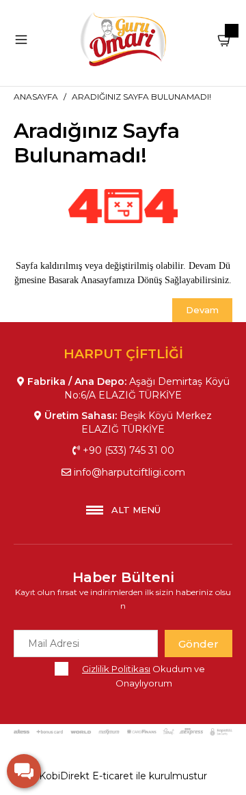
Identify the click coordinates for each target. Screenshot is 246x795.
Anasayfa (36, 96)
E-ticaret (112, 776)
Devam (202, 309)
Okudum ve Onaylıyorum (143, 676)
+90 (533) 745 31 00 (127, 450)
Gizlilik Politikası (116, 668)
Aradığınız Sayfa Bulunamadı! (141, 96)
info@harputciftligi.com (128, 472)
